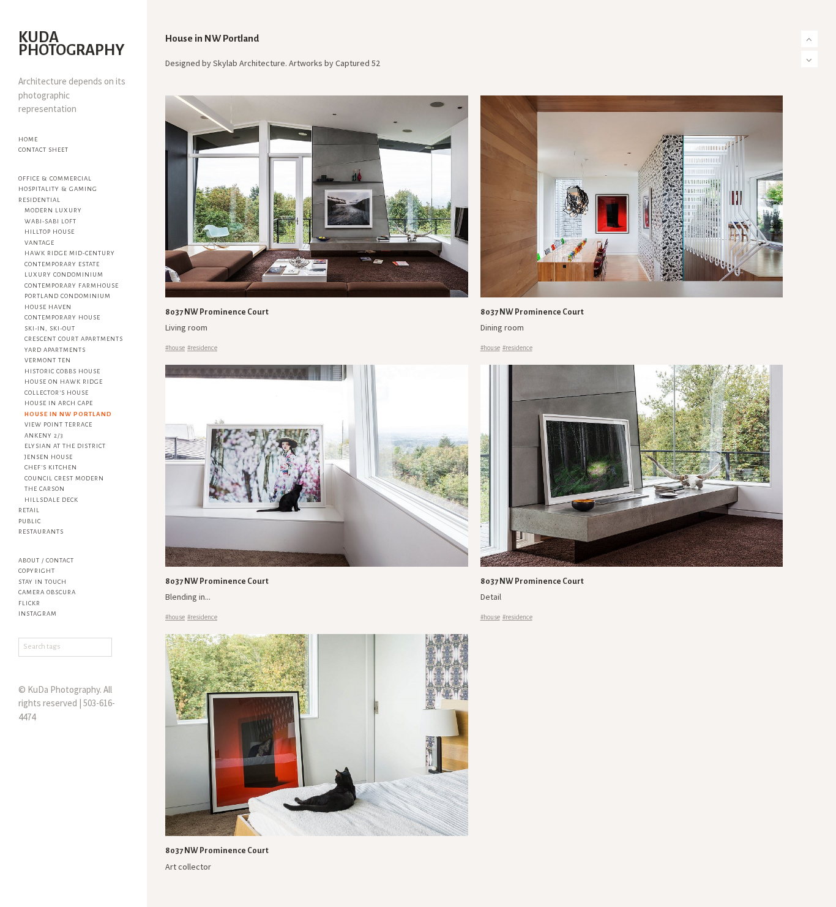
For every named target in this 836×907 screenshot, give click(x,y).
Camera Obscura (47, 592)
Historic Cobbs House (62, 371)
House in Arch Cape (58, 403)
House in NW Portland (68, 414)
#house (175, 347)
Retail (29, 510)
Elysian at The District (65, 445)
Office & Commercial (55, 178)
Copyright (36, 570)
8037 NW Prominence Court (217, 312)
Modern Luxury (53, 210)
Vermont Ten (47, 360)
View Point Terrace (58, 424)
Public (29, 521)
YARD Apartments (55, 349)
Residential (39, 199)
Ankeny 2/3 (43, 435)
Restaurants (41, 531)
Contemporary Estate (62, 264)
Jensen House (48, 456)
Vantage (39, 242)
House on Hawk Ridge (63, 381)
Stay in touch (42, 581)
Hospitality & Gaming (57, 188)
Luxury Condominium (63, 274)
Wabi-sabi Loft (50, 221)
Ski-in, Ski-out (49, 328)
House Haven (48, 307)
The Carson (44, 488)
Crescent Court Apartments (73, 338)
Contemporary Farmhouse (71, 285)
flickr (29, 603)
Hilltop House (49, 231)
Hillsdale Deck (51, 499)
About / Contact (46, 560)
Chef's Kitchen (50, 467)
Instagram (37, 613)
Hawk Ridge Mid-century (69, 253)
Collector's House (56, 392)
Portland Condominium (67, 296)
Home (28, 139)
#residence (202, 347)
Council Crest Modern (64, 478)
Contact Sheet (43, 149)
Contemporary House (62, 317)
